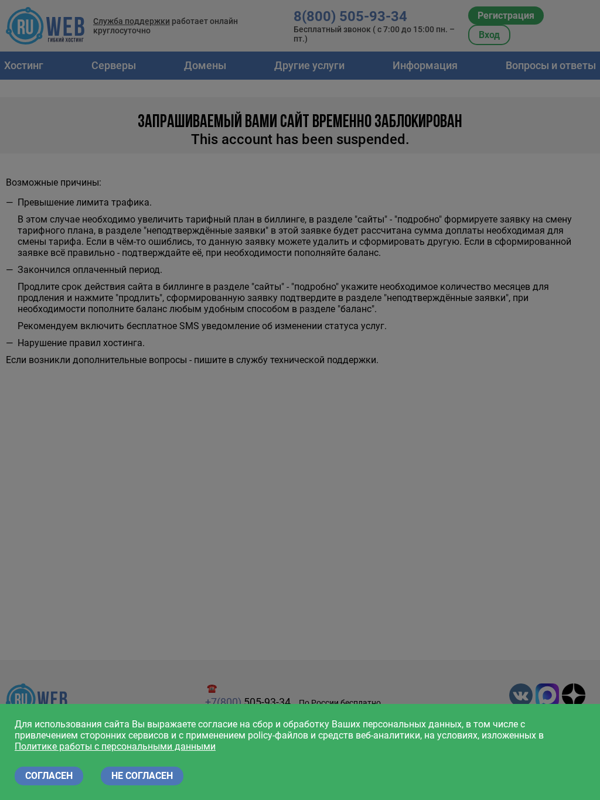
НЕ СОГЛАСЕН (142, 775)
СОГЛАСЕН (49, 775)
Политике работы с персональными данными (115, 746)
